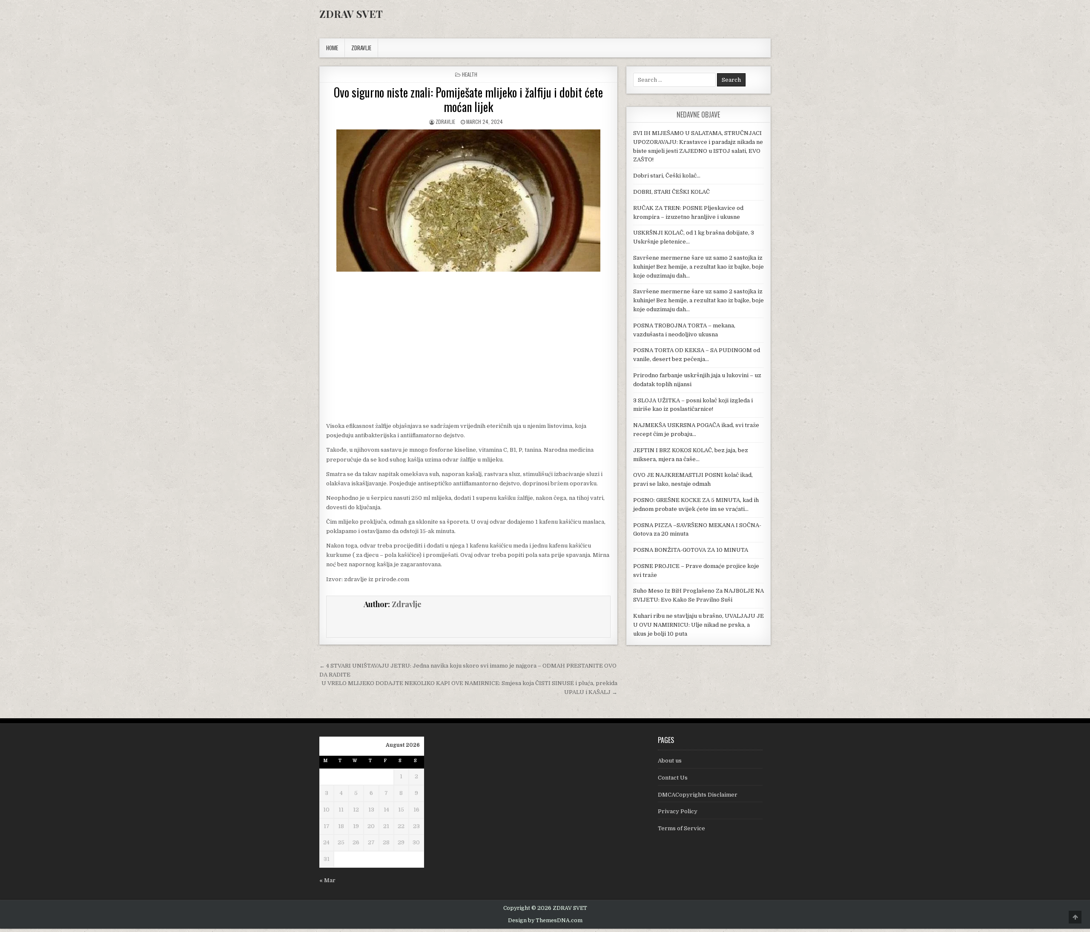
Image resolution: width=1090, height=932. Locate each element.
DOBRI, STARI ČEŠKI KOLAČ (671, 192)
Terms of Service (681, 828)
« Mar (327, 880)
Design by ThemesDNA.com (545, 920)
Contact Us (673, 777)
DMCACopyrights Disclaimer (697, 794)
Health (469, 74)
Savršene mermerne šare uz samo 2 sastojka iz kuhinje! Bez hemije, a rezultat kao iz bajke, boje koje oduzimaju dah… (698, 267)
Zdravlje (445, 121)
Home (332, 47)
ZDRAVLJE (361, 47)
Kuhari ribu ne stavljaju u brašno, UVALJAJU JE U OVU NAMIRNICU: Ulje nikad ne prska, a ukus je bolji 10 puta (698, 625)
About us (670, 760)
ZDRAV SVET (351, 13)
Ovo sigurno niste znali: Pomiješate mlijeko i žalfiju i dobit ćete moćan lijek (468, 99)
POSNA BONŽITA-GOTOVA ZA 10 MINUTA (690, 550)
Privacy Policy (677, 811)
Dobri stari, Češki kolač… (666, 175)
